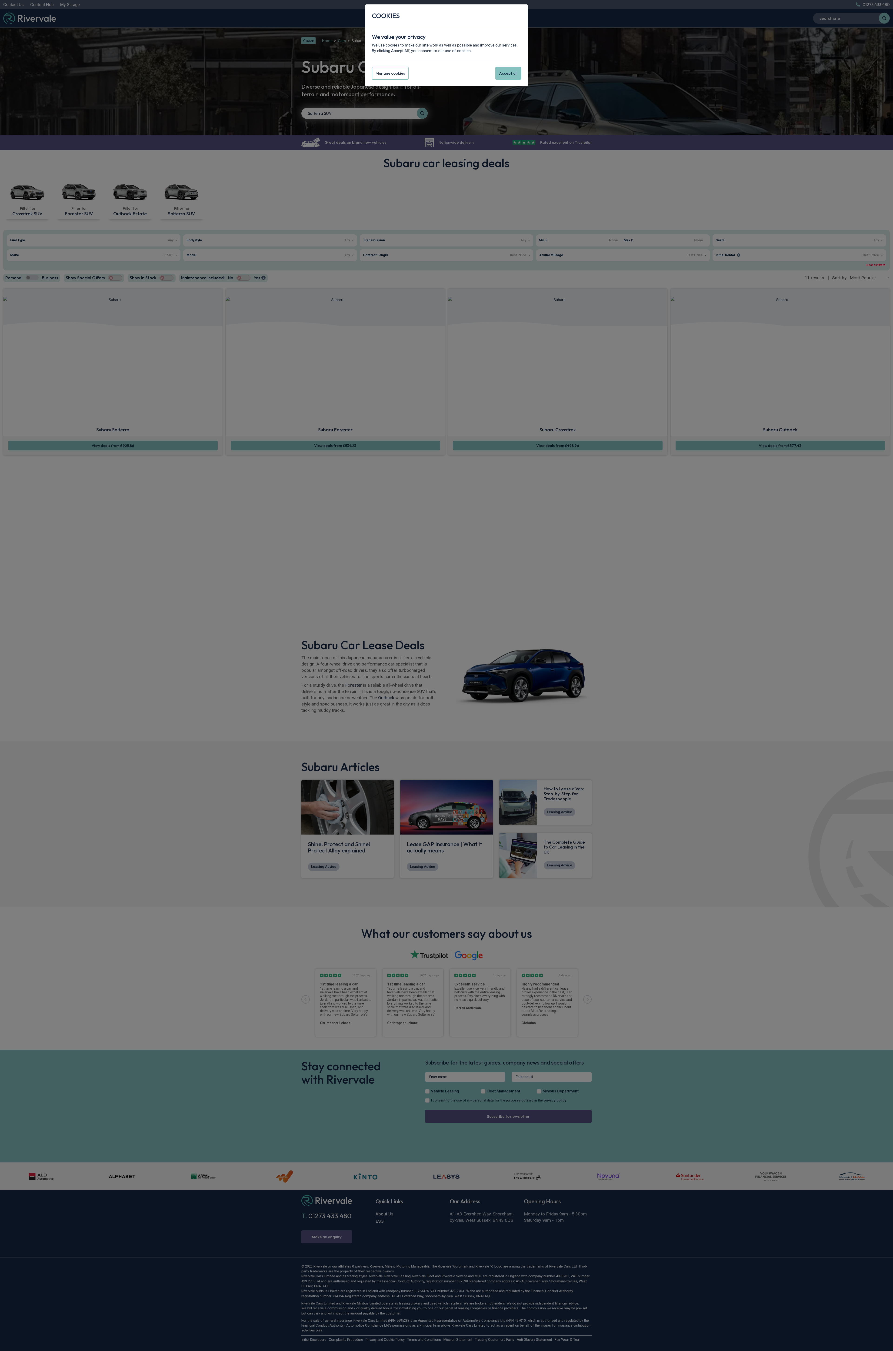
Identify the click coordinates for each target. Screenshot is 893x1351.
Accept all (508, 73)
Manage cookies (390, 73)
